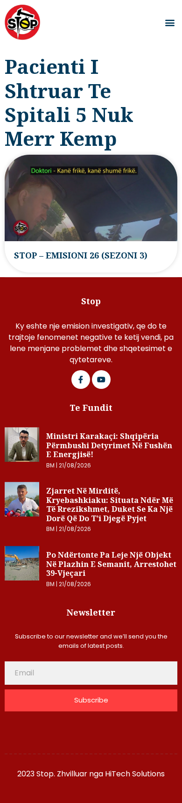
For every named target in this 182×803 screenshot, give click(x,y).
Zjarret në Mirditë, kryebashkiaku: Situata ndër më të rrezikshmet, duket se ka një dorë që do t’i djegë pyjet (109, 504)
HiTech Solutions (135, 773)
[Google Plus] (101, 379)
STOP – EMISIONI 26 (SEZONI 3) (80, 255)
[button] (169, 22)
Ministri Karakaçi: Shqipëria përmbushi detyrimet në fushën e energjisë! (109, 445)
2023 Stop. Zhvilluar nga (61, 773)
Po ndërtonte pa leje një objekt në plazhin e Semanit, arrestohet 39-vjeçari (111, 564)
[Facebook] (80, 379)
